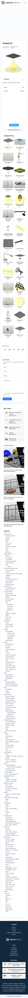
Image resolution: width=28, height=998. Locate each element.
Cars (6, 902)
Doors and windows (8, 591)
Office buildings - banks (10, 870)
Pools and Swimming (8, 772)
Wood (7, 801)
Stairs (7, 564)
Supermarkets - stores (10, 884)
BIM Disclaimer (14, 953)
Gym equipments (9, 786)
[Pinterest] (14, 349)
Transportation (9, 888)
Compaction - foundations (11, 779)
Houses (7, 864)
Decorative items (9, 736)
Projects (7, 875)
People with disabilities (10, 765)
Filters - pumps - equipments (12, 774)
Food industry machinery (11, 721)
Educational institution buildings (12, 859)
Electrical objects (9, 640)
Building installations (8, 553)
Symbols (5, 792)
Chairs (7, 651)
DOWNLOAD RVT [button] (14, 125)
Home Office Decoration (11, 707)
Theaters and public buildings (12, 685)
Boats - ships (8, 898)
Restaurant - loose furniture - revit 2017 (15, 413)
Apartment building (9, 844)
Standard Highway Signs (11, 821)
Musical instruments (10, 745)
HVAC (5, 687)
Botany (7, 805)
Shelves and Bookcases (11, 667)
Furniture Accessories (10, 662)
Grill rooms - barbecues (10, 759)
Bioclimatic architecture (11, 848)
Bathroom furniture (8, 534)
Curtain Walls (8, 600)
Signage (7, 795)
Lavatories (8, 544)
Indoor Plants (8, 709)
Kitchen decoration (10, 711)
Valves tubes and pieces (11, 730)
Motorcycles (8, 906)
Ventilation (8, 693)
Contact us (14, 929)
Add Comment (7, 380)
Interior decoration (8, 694)
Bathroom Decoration (10, 696)
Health (5, 673)
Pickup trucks (8, 907)
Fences (7, 754)
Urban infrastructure (8, 815)
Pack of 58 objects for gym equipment (14, 420)
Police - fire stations (10, 873)
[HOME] (3, 46)
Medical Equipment (10, 676)
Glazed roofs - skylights (10, 613)
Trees (7, 814)
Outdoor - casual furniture (11, 761)
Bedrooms (8, 647)
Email (5, 371)
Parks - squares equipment (11, 832)
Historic (5, 680)
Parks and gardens (8, 752)
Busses (7, 900)
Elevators (7, 555)
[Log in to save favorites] (23, 79)
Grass (7, 810)
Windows (7, 619)
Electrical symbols (11, 635)
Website (5, 376)
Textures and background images (11, 797)
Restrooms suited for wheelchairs (14, 767)
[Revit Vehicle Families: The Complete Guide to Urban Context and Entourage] (14, 457)
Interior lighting (10, 637)
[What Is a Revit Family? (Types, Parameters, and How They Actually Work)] (14, 484)
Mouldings (8, 577)
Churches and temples (10, 682)
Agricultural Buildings (10, 841)
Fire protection (9, 557)
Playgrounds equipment (10, 833)
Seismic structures (10, 581)
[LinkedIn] (18, 349)
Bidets (7, 541)
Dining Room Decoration (11, 702)
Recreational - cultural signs (11, 788)
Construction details (10, 599)
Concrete (7, 572)
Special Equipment (9, 747)
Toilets (7, 548)
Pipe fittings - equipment (11, 546)
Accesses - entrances (10, 839)
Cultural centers (9, 857)
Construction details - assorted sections (14, 573)
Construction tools (9, 590)
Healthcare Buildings (10, 862)
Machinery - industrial (10, 725)
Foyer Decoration (9, 705)
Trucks (7, 911)
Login (19, 129)
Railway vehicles (9, 909)
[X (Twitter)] (9, 349)
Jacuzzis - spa (9, 543)
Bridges (7, 777)
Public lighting (8, 817)
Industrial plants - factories (11, 868)
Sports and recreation (8, 783)
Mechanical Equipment (8, 720)
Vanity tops (8, 552)
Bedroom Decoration (10, 698)
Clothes (7, 734)
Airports (7, 842)
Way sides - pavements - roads (12, 835)
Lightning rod (10, 638)
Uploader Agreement (14, 955)
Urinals (7, 550)
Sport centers (8, 790)
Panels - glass (8, 617)
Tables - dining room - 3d (11, 669)
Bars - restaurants (9, 846)
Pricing (14, 930)
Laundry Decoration (10, 716)
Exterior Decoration (10, 703)
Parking (7, 871)
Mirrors (7, 743)
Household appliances (10, 739)
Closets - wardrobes (10, 658)
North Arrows (8, 830)
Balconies (8, 597)
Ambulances (8, 895)
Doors (7, 602)
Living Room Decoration (11, 718)
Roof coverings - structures (11, 579)
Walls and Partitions (10, 584)
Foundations (8, 575)
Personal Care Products (11, 770)
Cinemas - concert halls (10, 655)
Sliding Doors (10, 609)
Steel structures (9, 582)
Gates (7, 611)
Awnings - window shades (11, 595)
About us (14, 927)
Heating (7, 691)
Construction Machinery (10, 588)
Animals (7, 622)
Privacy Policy (14, 949)
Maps (7, 628)
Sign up (14, 934)
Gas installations (9, 559)
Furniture (6, 642)
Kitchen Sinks (10, 714)
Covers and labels (9, 624)
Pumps (7, 727)
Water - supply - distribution (11, 824)
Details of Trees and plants (11, 808)
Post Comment (7, 399)
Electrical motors (10, 633)
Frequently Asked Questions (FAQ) (14, 932)
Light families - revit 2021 (14, 427)
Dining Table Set (12, 438)
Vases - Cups (8, 750)
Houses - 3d (8, 866)
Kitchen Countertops (11, 712)
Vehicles (5, 891)
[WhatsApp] (23, 349)
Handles (7, 615)
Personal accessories (10, 768)
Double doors (10, 606)
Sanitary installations (10, 563)
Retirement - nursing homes (11, 877)
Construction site (7, 586)
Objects (5, 732)
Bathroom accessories (10, 535)
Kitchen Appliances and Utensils (12, 741)
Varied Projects (7, 837)
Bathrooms (8, 537)
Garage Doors (10, 608)
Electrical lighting (9, 631)
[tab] (6, 79)
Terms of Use (14, 951)
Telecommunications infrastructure (13, 823)
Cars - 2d (7, 904)
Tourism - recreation (10, 886)
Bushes (7, 806)
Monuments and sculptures (11, 684)
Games (7, 738)
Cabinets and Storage (10, 649)
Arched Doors (10, 604)
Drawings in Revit (7, 620)
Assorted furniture (9, 644)
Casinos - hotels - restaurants (12, 850)
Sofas (8, 653)
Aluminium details (9, 593)
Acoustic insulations (10, 570)
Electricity (6, 629)
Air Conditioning (9, 689)
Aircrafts (7, 893)
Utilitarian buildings (9, 889)
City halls (7, 851)
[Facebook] (5, 349)
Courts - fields (8, 785)
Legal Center (14, 948)
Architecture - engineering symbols (13, 794)
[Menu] (25, 2)
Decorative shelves (10, 700)
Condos (7, 855)
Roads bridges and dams (9, 776)
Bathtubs (7, 539)
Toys (7, 749)
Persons (5, 763)
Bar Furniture (8, 646)
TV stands (8, 671)
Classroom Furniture (10, 656)
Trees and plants (7, 803)
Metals (7, 799)
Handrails (11, 433)
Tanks (7, 729)
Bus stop (7, 828)
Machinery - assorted (10, 723)
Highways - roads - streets (11, 781)
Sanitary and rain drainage (11, 561)
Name (5, 367)
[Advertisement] (14, 22)
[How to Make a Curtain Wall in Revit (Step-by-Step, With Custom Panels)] (14, 512)
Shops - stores (9, 882)
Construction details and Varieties (11, 568)
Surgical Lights (9, 678)
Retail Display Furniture (10, 665)
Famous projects (9, 860)
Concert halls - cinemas (10, 853)
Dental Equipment (9, 674)
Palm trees (8, 812)
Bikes (7, 897)
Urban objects (7, 826)
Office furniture (9, 664)
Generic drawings (9, 626)
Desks (7, 660)
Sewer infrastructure (10, 819)
